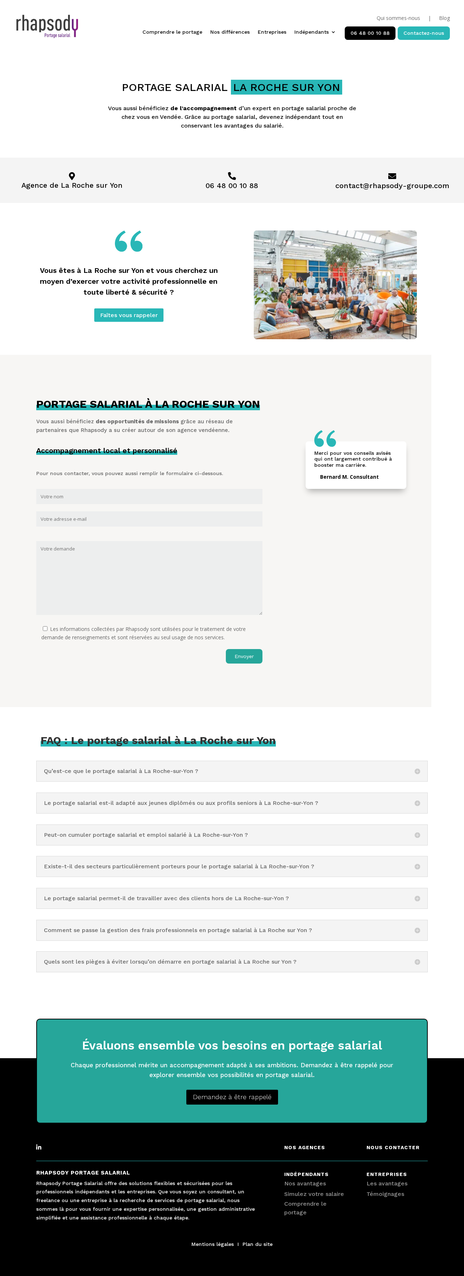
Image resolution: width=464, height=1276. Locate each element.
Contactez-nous (423, 33)
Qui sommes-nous (398, 18)
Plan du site (258, 1244)
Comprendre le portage (172, 32)
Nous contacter (393, 1147)
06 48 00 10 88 (370, 33)
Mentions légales (212, 1244)
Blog (444, 18)
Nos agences (304, 1147)
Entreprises (272, 32)
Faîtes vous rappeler (129, 315)
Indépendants (311, 32)
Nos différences (230, 32)
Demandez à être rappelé (232, 1097)
